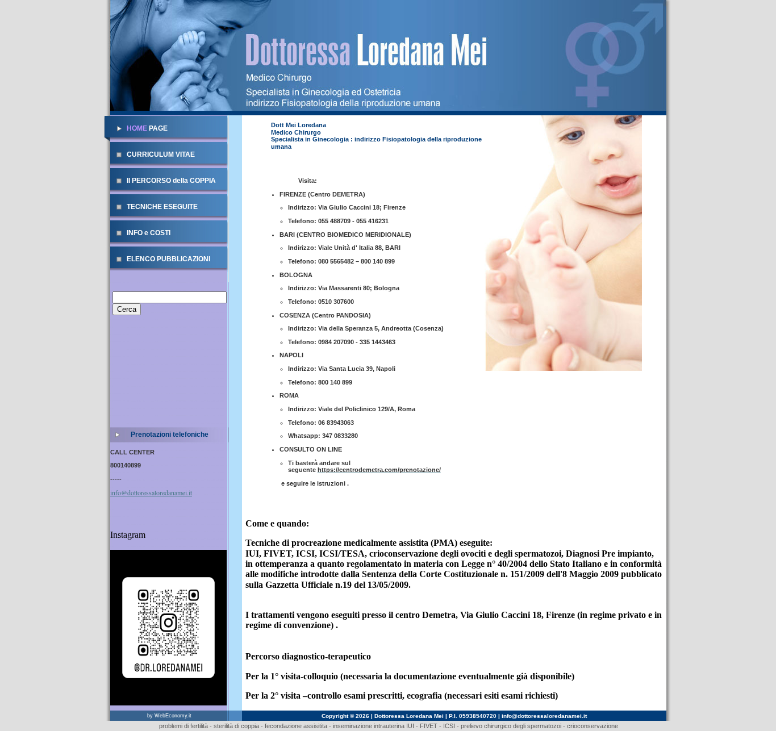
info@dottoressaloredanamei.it (151, 492)
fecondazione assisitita (296, 725)
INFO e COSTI (148, 233)
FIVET (427, 725)
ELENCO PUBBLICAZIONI (168, 259)
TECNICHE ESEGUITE (162, 207)
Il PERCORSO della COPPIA (171, 181)
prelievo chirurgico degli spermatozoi (511, 725)
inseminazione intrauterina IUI (372, 725)
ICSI (449, 725)
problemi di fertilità (183, 725)
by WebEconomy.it (169, 716)
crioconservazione (592, 725)
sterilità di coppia (236, 725)
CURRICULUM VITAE (161, 154)
